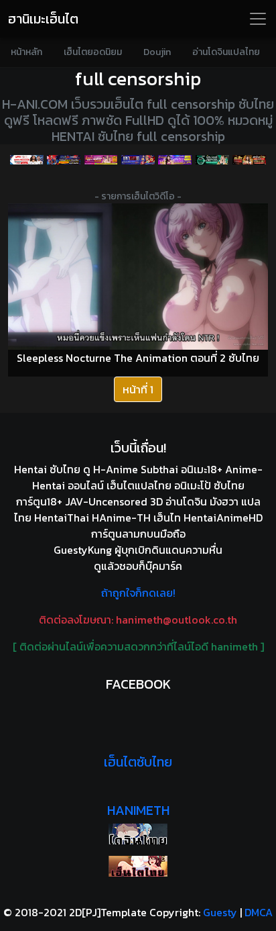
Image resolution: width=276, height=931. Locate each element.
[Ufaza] (63, 159)
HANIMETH (138, 810)
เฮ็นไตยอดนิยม (93, 52)
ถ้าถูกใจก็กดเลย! (138, 593)
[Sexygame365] (100, 159)
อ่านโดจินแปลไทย (226, 52)
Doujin (157, 52)
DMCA (259, 912)
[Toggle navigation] (258, 19)
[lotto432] (212, 159)
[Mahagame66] (137, 159)
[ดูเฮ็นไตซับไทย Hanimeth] (138, 866)
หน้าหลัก (26, 52)
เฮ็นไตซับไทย (138, 762)
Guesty (220, 912)
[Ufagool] (26, 159)
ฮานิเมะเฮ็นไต (43, 19)
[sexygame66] (175, 159)
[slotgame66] (248, 159)
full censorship (138, 78)
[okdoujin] (138, 834)
